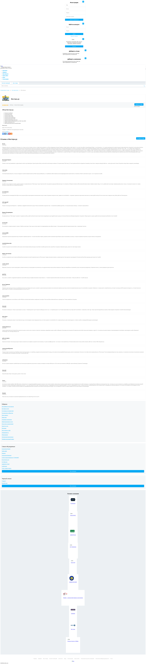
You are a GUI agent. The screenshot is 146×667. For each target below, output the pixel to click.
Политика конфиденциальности (102, 658)
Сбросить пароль (74, 36)
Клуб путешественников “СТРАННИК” (10, 457)
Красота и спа (5, 426)
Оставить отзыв (140, 138)
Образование (5, 434)
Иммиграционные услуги (7, 421)
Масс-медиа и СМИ (6, 430)
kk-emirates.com (5, 459)
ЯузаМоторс (4, 483)
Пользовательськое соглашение (87, 658)
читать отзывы (137, 106)
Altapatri (4, 453)
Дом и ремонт (5, 415)
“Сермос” (4, 481)
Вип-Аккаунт (5, 73)
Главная (35, 658)
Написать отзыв (139, 104)
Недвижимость (5, 432)
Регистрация (5, 79)
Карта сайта (5, 75)
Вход (4, 77)
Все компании (73, 471)
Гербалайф (4, 451)
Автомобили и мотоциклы (8, 406)
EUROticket (4, 466)
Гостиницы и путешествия (8, 411)
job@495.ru (7, 131)
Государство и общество (7, 413)
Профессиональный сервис (8, 439)
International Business (6, 455)
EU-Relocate (4, 462)
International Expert (6, 449)
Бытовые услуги (5, 408)
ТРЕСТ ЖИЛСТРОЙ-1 (6, 468)
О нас (111, 658)
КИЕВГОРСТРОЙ (5, 464)
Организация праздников (7, 437)
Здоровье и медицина (7, 419)
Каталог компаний (6, 83)
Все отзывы (15, 83)
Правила (5, 72)
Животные (4, 417)
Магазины (4, 428)
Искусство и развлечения (7, 424)
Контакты (5, 70)
